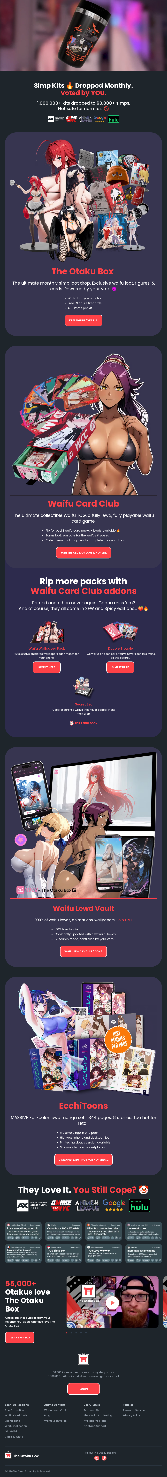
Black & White (14, 1437)
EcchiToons (12, 1421)
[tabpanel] (113, 1302)
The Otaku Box (14, 1410)
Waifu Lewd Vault (55, 1410)
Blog (47, 1415)
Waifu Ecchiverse (55, 1421)
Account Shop (93, 1410)
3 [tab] (76, 1332)
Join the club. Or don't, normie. (83, 552)
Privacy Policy (132, 1415)
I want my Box (19, 1337)
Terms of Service (134, 1410)
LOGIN (83, 1389)
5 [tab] (86, 1332)
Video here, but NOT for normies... (83, 951)
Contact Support (95, 1426)
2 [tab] (71, 1332)
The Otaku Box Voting (98, 1415)
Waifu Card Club (16, 1415)
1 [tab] (66, 1332)
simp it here (47, 667)
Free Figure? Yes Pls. (83, 320)
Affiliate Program (95, 1421)
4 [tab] (81, 1332)
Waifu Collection (16, 1426)
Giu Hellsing (12, 1431)
